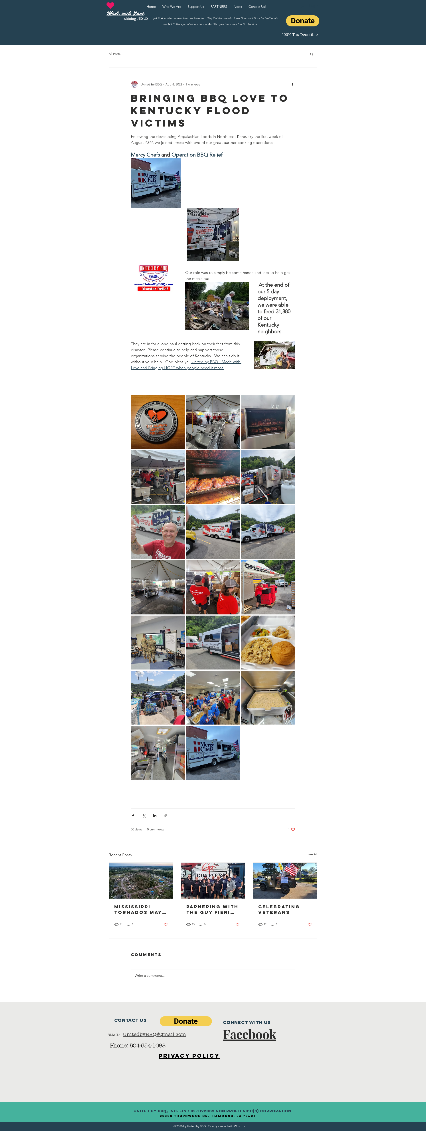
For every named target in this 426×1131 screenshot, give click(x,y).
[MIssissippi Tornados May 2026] (141, 881)
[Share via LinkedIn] (155, 816)
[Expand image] (158, 422)
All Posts (114, 54)
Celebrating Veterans (279, 909)
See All (312, 854)
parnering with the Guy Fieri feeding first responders (212, 909)
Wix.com (239, 1126)
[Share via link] (166, 816)
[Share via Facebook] (133, 816)
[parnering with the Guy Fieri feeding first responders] (213, 881)
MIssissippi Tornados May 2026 (138, 909)
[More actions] (292, 84)
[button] (312, 54)
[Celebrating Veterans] (285, 881)
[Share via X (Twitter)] (144, 816)
